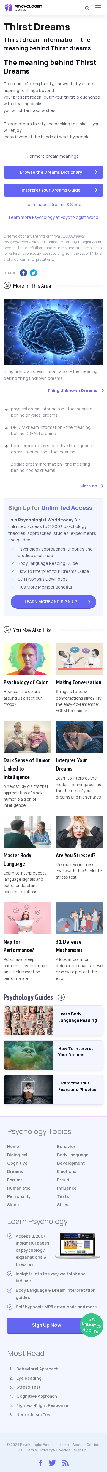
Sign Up (51, 601)
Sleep (13, 1204)
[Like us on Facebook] (40, 1461)
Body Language (73, 1155)
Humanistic (18, 1188)
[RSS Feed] (65, 1461)
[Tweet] (35, 273)
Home (13, 1146)
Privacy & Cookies (55, 1450)
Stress (64, 1204)
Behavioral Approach (37, 1369)
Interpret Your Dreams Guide (51, 190)
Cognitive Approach (36, 1396)
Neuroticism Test (34, 1414)
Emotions (66, 1171)
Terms (31, 1450)
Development (71, 1163)
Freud (63, 1179)
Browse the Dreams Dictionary (51, 172)
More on (88, 485)
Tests (63, 1196)
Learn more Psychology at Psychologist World (53, 217)
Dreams (15, 1171)
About (78, 1444)
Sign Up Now (66, 1326)
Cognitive (17, 1163)
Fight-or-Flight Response (42, 1405)
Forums (15, 1179)
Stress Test (28, 1387)
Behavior (66, 1146)
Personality (19, 1196)
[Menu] (97, 7)
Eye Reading (29, 1378)
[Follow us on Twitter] (52, 1462)
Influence (67, 1188)
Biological (17, 1155)
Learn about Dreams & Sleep (53, 204)
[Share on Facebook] (25, 273)
